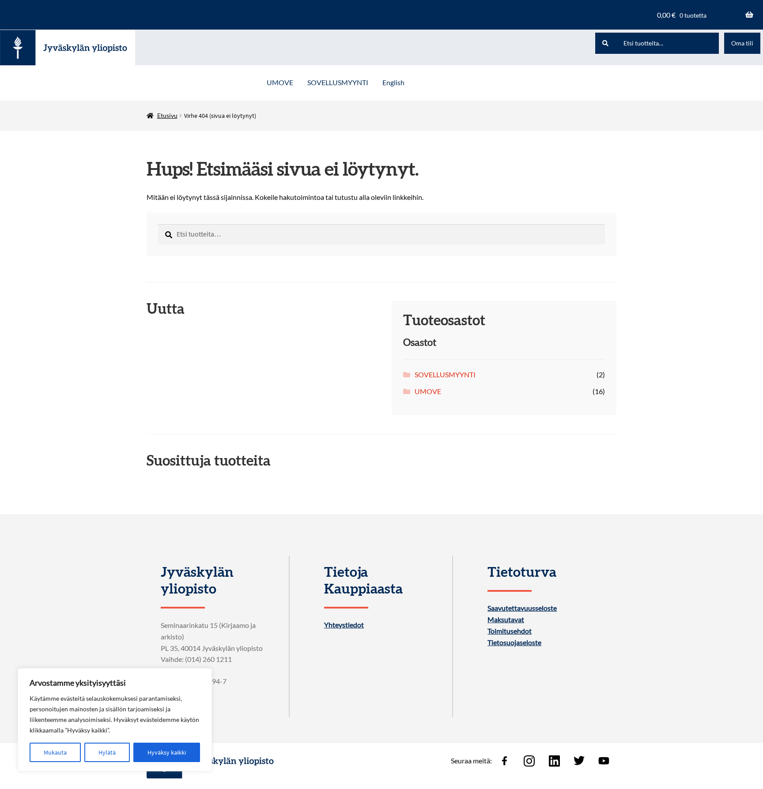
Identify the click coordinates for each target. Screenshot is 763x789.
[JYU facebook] (504, 761)
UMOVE (280, 82)
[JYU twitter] (579, 761)
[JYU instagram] (529, 761)
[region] (115, 719)
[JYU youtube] (604, 761)
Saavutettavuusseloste (522, 608)
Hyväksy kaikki (166, 752)
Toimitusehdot (509, 631)
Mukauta (55, 752)
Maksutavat (505, 620)
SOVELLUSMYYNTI (337, 82)
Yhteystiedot (344, 625)
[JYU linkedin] (554, 761)
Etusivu (167, 115)
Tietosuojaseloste (514, 642)
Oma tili (742, 43)
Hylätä (107, 752)
